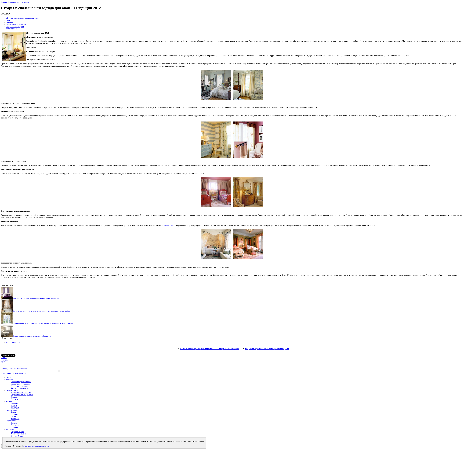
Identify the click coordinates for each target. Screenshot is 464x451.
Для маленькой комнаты (16, 24)
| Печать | (4, 360)
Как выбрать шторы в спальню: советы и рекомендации (36, 298)
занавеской (168, 225)
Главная (4, 2)
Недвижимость (14, 2)
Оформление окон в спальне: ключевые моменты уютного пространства (43, 323)
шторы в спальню (13, 342)
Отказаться (17, 446)
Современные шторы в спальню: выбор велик (32, 336)
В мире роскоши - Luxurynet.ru (13, 373)
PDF (3, 362)
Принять (8, 446)
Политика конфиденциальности (36, 446)
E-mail (4, 358)
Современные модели (15, 27)
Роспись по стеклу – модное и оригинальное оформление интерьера (209, 349)
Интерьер (25, 2)
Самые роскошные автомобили (14, 369)
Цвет (8, 20)
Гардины (9, 22)
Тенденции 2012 (12, 29)
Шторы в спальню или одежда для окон (22, 18)
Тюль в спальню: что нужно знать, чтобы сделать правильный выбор (41, 311)
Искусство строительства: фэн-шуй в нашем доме (267, 349)
